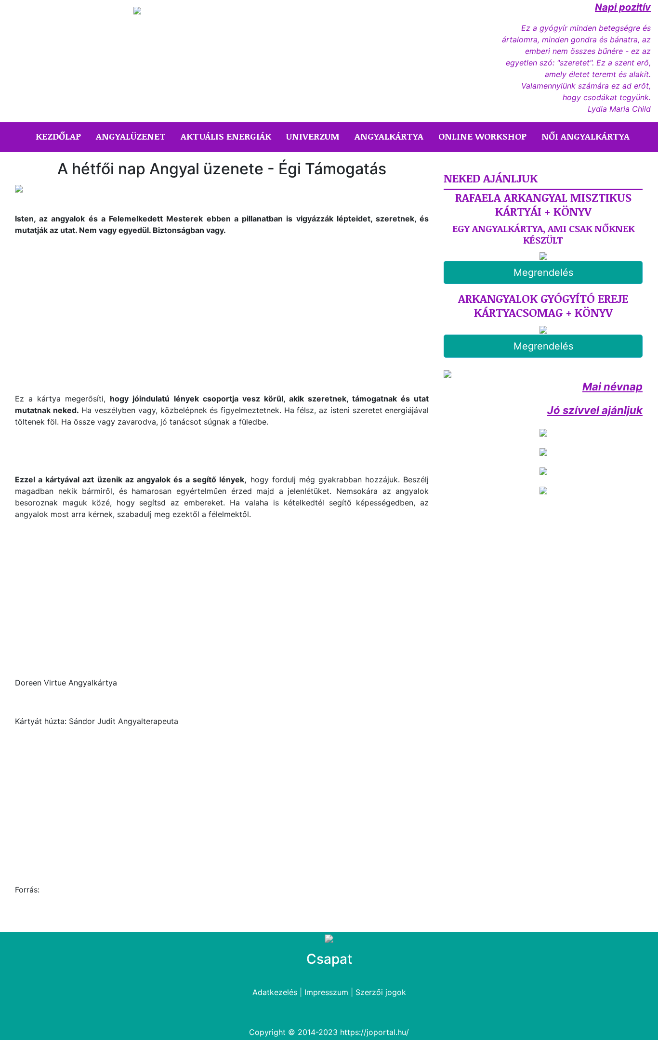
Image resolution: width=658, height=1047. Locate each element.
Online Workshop (482, 136)
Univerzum (313, 136)
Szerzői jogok (380, 992)
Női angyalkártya (585, 136)
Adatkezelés (274, 992)
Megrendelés (543, 272)
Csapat (329, 959)
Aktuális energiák (226, 136)
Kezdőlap (60, 135)
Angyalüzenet (131, 136)
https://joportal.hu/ (374, 1032)
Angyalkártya (389, 136)
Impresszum (326, 992)
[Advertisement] (96, 322)
